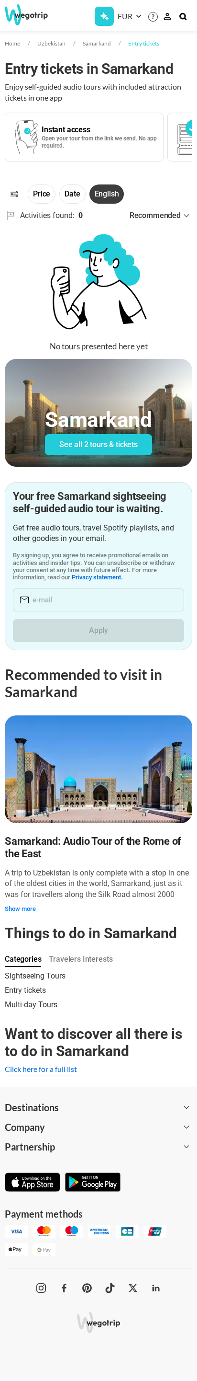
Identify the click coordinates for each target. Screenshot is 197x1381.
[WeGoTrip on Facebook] (64, 1288)
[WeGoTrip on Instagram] (41, 1288)
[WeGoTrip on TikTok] (110, 1288)
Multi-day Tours (31, 1004)
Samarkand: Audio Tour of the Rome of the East (93, 847)
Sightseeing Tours (35, 975)
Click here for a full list (41, 1068)
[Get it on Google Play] (92, 1183)
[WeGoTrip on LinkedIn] (156, 1288)
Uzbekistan (51, 43)
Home (12, 43)
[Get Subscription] (104, 16)
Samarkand (97, 43)
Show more (20, 908)
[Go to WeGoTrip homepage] (24, 14)
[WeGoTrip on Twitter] (133, 1288)
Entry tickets (143, 43)
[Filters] (14, 194)
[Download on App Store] (32, 1183)
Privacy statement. (97, 577)
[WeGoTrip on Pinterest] (87, 1288)
